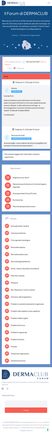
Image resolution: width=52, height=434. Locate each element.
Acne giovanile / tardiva (20, 226)
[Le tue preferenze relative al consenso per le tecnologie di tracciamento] (47, 430)
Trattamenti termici (18, 361)
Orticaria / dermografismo (21, 297)
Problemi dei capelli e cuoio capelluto (25, 311)
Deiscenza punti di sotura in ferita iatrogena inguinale (29, 185)
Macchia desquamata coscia (24, 206)
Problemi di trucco (18, 325)
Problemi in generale (19, 332)
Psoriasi (14, 346)
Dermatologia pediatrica (20, 261)
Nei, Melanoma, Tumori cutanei (23, 290)
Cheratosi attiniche (18, 233)
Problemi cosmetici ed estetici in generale (27, 304)
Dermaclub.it (38, 422)
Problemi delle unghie (19, 318)
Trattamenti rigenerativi (20, 354)
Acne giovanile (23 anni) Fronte (25, 193)
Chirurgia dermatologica (20, 240)
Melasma (14, 283)
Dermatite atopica (18, 247)
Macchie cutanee (17, 276)
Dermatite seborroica (19, 254)
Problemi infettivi (17, 339)
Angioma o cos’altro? (21, 177)
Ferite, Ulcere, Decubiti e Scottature (25, 268)
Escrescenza (18, 200)
